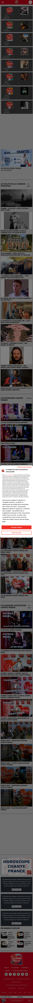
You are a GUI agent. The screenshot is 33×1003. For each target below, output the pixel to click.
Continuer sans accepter (24, 467)
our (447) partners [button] (9, 475)
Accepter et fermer (16, 527)
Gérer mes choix (16, 533)
